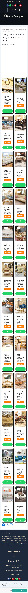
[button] (14, 21)
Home (3, 29)
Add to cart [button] (7, 106)
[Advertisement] (14, 60)
